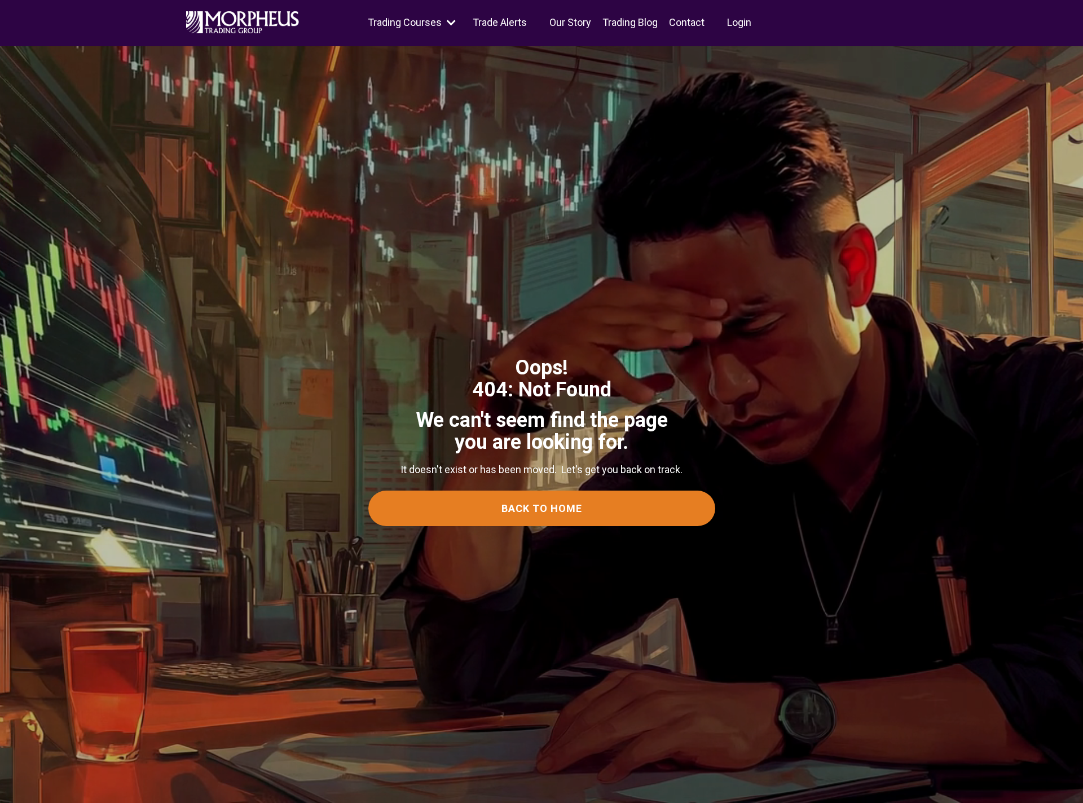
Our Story (570, 22)
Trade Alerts (500, 22)
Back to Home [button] (541, 508)
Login (739, 22)
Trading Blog (630, 22)
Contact (687, 22)
